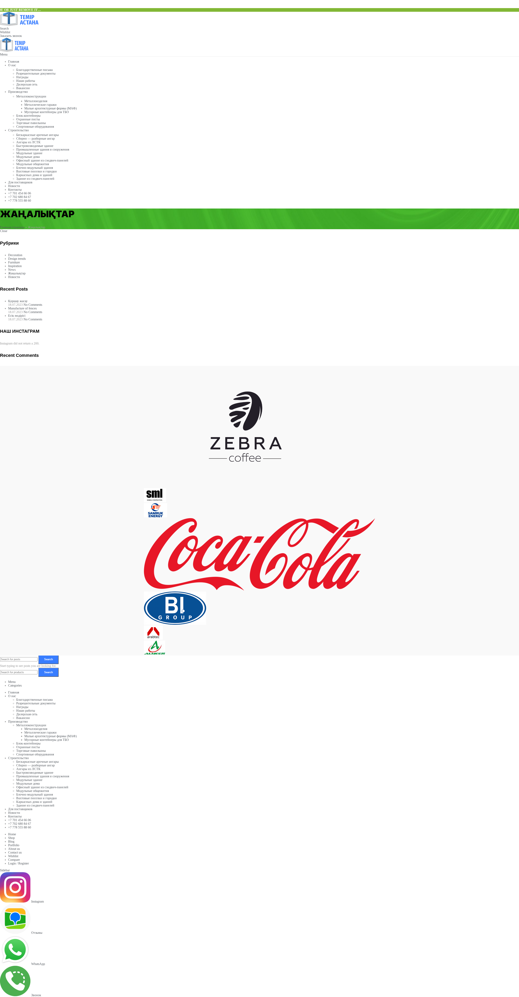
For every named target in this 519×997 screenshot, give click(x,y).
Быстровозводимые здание (34, 146)
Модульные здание (29, 153)
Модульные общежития (32, 164)
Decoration (15, 255)
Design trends (17, 258)
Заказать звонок (11, 35)
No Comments (33, 304)
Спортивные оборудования (35, 126)
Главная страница (12, 227)
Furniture (14, 262)
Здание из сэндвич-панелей (35, 178)
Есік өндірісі (16, 315)
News (12, 269)
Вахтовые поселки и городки (36, 171)
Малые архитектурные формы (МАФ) (50, 108)
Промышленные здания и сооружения (42, 149)
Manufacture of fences (22, 308)
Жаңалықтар (17, 273)
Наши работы (25, 80)
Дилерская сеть (26, 84)
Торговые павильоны (31, 123)
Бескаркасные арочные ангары (37, 135)
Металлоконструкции (31, 96)
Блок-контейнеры (28, 115)
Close (3, 231)
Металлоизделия (35, 101)
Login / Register (18, 863)
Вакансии (23, 88)
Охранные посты (28, 119)
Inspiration (15, 266)
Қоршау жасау (18, 301)
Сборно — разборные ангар (35, 138)
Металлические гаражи (40, 104)
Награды (22, 77)
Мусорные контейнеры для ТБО (46, 112)
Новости (14, 277)
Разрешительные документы (36, 73)
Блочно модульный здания (34, 167)
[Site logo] (19, 25)
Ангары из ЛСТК (28, 142)
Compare (14, 859)
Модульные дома (28, 156)
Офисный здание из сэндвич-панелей (42, 160)
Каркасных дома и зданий (34, 175)
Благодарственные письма (34, 70)
